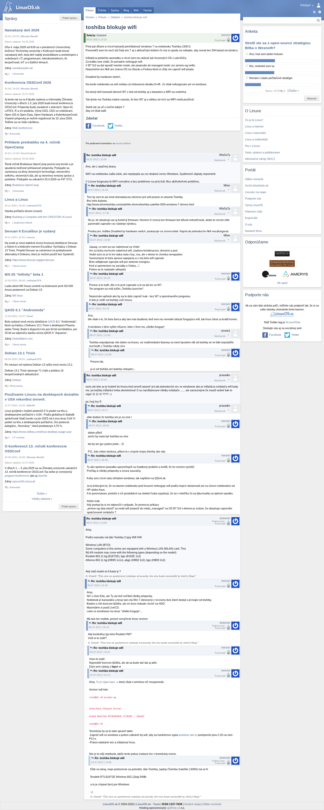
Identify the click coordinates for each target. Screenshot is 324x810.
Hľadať (318, 20)
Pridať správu (69, 18)
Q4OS (51, 321)
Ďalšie (41, 493)
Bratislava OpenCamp (25, 185)
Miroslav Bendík (29, 36)
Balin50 (31, 405)
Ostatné (115, 17)
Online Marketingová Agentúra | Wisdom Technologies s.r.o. (269, 274)
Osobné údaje (192, 804)
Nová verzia (20, 265)
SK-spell (282, 283)
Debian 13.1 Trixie (20, 353)
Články (102, 10)
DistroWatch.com (22, 338)
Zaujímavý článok (23, 222)
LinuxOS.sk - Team (148, 804)
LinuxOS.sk (22, 7)
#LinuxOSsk (293, 322)
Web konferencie (22, 128)
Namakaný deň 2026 (22, 30)
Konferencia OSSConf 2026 (28, 82)
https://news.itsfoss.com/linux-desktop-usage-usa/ (41, 431)
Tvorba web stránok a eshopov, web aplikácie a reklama (295, 274)
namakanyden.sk (22, 68)
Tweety (147, 10)
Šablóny (319, 12)
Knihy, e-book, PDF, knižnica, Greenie (282, 263)
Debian (16, 380)
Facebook (98, 125)
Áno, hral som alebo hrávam (266, 54)
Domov (90, 17)
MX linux (17, 295)
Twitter (119, 125)
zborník (42, 475)
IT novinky (19, 437)
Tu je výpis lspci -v (107, 682)
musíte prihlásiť (123, 143)
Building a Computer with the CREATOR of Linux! (42, 217)
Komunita (19, 73)
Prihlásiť (305, 5)
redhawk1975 (34, 205)
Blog (126, 10)
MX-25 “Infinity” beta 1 (24, 274)
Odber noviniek (212, 804)
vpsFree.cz (173, 807)
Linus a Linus (16, 199)
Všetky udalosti (41, 498)
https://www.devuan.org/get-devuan (33, 260)
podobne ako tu (188, 735)
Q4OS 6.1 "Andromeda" (25, 310)
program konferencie (17, 475)
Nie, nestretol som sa (261, 66)
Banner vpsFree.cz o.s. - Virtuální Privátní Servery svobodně (282, 253)
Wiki (136, 10)
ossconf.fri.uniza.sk (23, 481)
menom (225, 35)
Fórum (89, 10)
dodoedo (225, 518)
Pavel (30, 316)
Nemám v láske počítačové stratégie (270, 78)
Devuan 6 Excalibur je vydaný (30, 231)
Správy (115, 10)
